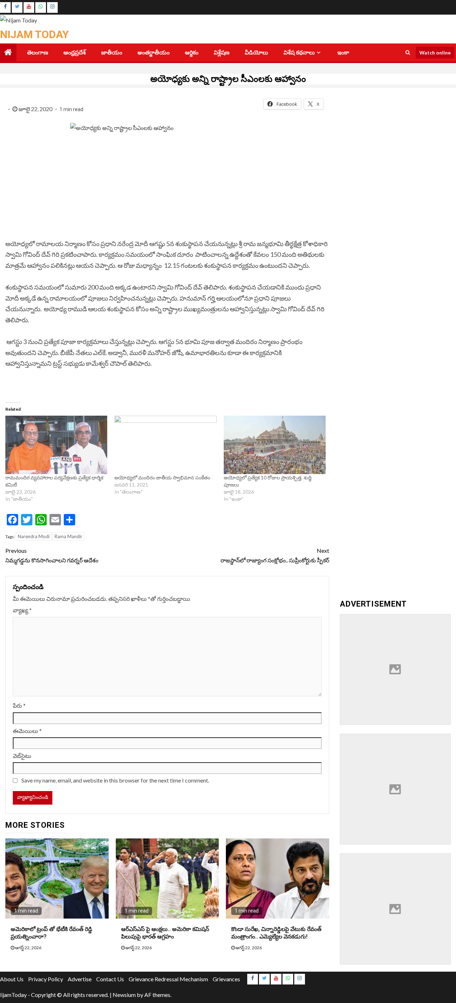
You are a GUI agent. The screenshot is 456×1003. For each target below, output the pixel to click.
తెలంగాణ (37, 52)
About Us (12, 979)
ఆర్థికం (191, 52)
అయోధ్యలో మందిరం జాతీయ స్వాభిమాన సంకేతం (162, 477)
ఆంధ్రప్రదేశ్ (74, 52)
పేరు (19, 705)
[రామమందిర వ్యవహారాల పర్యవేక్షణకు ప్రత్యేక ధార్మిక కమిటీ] (56, 445)
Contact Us (110, 979)
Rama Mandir (68, 536)
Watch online (435, 52)
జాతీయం (111, 52)
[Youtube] (29, 7)
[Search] (407, 52)
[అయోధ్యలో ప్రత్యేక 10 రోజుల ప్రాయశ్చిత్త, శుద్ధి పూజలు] (275, 445)
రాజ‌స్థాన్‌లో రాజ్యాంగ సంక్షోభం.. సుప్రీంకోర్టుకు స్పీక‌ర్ (275, 555)
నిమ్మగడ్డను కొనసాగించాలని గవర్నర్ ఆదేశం (52, 555)
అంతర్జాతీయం (154, 52)
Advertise (80, 979)
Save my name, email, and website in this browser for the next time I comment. (115, 780)
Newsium (124, 994)
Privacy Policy (45, 979)
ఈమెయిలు (27, 730)
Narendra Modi (34, 536)
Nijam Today (34, 34)
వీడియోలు (256, 52)
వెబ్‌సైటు (22, 755)
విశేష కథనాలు (299, 52)
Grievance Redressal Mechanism (168, 979)
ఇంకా (343, 52)
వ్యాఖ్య (22, 610)
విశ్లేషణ (221, 52)
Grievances (226, 979)
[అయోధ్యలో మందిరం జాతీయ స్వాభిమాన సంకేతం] (165, 445)
